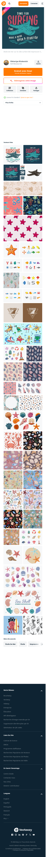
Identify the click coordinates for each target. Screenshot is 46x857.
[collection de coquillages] (23, 559)
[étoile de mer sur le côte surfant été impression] (13, 154)
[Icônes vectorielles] (15, 322)
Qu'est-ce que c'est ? (27, 97)
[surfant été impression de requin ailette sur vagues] (23, 415)
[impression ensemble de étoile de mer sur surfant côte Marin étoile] (14, 192)
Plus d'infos (9, 103)
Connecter (34, 3)
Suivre (38, 64)
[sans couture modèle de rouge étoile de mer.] (23, 284)
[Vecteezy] (3, 3)
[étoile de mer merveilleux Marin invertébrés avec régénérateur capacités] (11, 306)
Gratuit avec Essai (23, 72)
